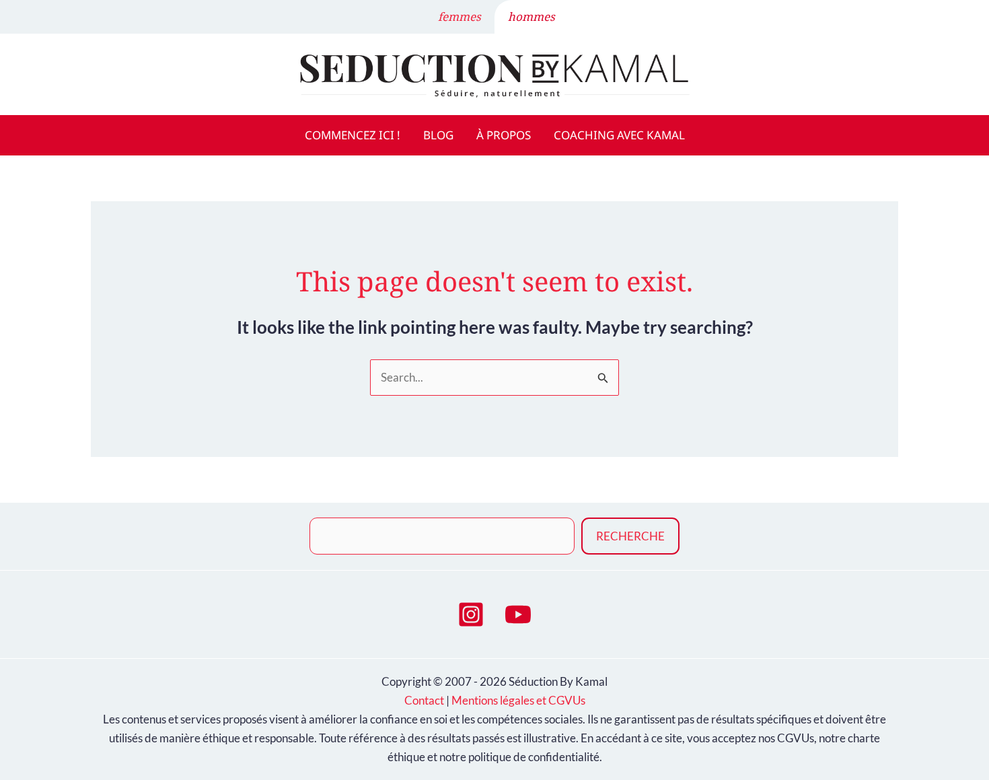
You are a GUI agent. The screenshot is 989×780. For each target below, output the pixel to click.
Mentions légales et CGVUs (518, 700)
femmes (459, 16)
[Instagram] (470, 614)
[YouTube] (518, 614)
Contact (424, 700)
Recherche (630, 536)
